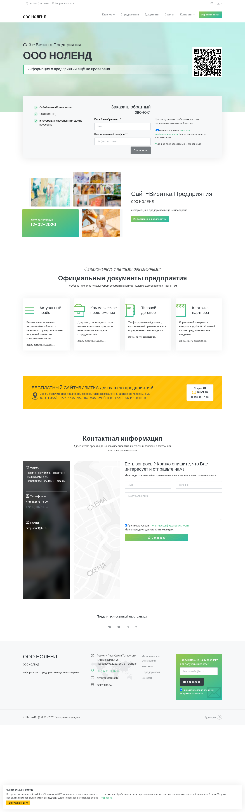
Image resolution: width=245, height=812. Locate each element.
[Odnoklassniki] (136, 627)
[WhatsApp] (127, 627)
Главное (107, 14)
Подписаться (192, 681)
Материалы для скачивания (151, 658)
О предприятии (130, 14)
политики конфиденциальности (170, 525)
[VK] (109, 627)
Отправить (159, 537)
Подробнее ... (107, 798)
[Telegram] (118, 627)
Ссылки (169, 14)
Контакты (186, 14)
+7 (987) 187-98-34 (37, 507)
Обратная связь (210, 14)
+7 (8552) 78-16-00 (39, 3)
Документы (152, 14)
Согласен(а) (17, 802)
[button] (218, 3)
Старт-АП (200, 392)
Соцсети (147, 677)
